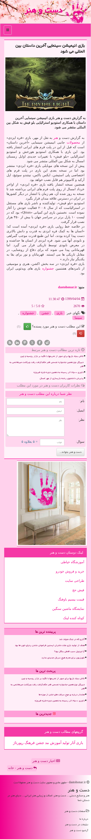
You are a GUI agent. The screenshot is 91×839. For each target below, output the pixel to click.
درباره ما (83, 818)
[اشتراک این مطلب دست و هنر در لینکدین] (17, 342)
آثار (72, 743)
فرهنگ (29, 743)
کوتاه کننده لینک (73, 618)
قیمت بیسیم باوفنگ (71, 599)
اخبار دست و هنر (44, 761)
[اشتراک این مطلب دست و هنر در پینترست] (24, 342)
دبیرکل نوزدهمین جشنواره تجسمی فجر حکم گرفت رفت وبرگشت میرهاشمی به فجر (47, 364)
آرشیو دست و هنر (79, 830)
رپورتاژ (18, 743)
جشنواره (48, 268)
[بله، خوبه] (27, 326)
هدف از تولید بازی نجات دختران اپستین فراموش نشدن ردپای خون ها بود (50, 645)
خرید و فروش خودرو (70, 571)
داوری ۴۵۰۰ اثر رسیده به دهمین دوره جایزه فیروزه (59, 372)
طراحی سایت (74, 581)
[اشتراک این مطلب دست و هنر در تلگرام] (47, 342)
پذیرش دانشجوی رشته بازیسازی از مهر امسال (62, 378)
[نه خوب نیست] (80, 333)
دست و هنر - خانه (20, 768)
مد (46, 743)
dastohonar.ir (67, 287)
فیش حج (78, 590)
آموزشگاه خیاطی (72, 562)
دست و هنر (43, 10)
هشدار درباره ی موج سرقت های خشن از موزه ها (62, 694)
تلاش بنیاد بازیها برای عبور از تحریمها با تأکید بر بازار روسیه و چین (52, 356)
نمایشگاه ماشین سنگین (68, 609)
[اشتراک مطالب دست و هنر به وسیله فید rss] (10, 342)
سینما (78, 317)
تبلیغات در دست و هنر (76, 824)
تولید (65, 743)
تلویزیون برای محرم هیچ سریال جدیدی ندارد (63, 657)
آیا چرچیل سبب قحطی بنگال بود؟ (69, 651)
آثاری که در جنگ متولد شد (72, 639)
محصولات (73, 142)
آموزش (55, 743)
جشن (45, 313)
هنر (55, 138)
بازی (59, 313)
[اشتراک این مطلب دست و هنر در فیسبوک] (39, 342)
